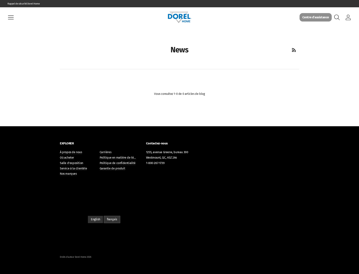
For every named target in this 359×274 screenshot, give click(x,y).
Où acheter (67, 157)
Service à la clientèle (73, 168)
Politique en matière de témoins (121, 157)
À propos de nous (71, 152)
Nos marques (68, 173)
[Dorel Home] (179, 17)
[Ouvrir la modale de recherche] (337, 17)
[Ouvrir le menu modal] (11, 17)
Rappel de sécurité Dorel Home (23, 3)
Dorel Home (80, 257)
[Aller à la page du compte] (348, 17)
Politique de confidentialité (118, 163)
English (95, 219)
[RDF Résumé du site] (294, 50)
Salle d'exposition (71, 163)
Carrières (105, 152)
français (112, 219)
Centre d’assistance (315, 17)
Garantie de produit (112, 168)
